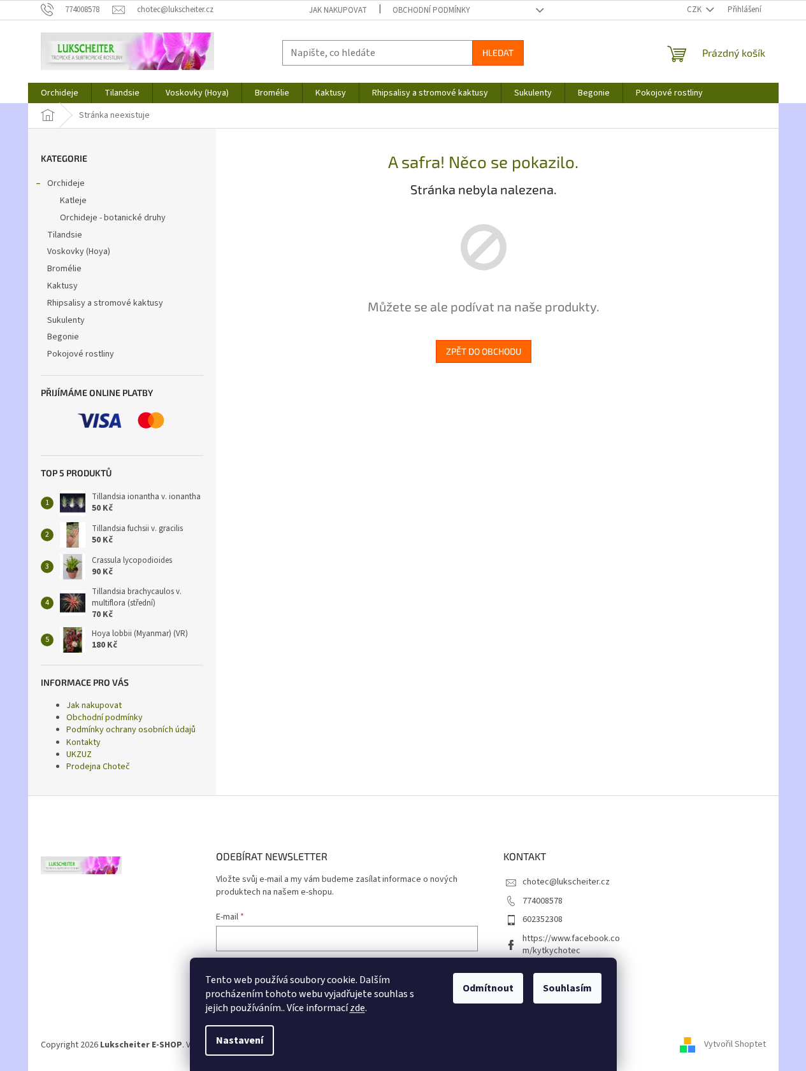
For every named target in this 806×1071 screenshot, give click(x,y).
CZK (695, 9)
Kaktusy (62, 286)
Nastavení (239, 1040)
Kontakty (83, 742)
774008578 (542, 901)
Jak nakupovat (338, 10)
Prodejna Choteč (98, 766)
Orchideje (66, 183)
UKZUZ (79, 754)
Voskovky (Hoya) (78, 251)
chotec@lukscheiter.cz (566, 882)
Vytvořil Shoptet (735, 1045)
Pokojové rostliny (80, 354)
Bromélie (64, 268)
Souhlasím (567, 988)
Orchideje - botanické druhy (113, 217)
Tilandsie (64, 235)
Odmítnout (488, 988)
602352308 (542, 919)
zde (357, 1008)
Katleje (73, 200)
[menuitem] (59, 93)
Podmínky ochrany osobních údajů (131, 729)
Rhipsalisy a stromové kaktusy (105, 303)
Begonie (63, 336)
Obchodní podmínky (431, 10)
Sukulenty (66, 320)
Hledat (498, 52)
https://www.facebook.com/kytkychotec (571, 944)
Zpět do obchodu (483, 351)
